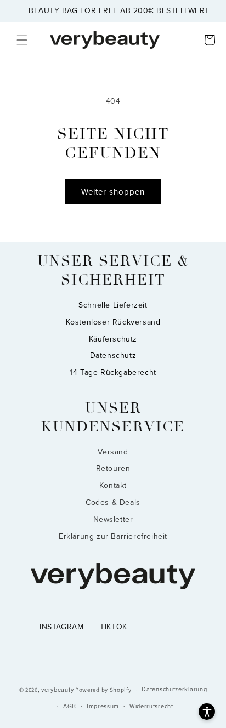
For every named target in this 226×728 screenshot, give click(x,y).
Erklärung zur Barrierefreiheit (113, 536)
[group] (113, 11)
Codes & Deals (113, 502)
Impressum (103, 706)
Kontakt (113, 485)
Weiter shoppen (113, 192)
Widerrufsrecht (151, 706)
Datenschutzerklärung (174, 689)
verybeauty (57, 689)
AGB (69, 706)
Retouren (113, 468)
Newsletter (113, 519)
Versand (113, 452)
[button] (22, 40)
